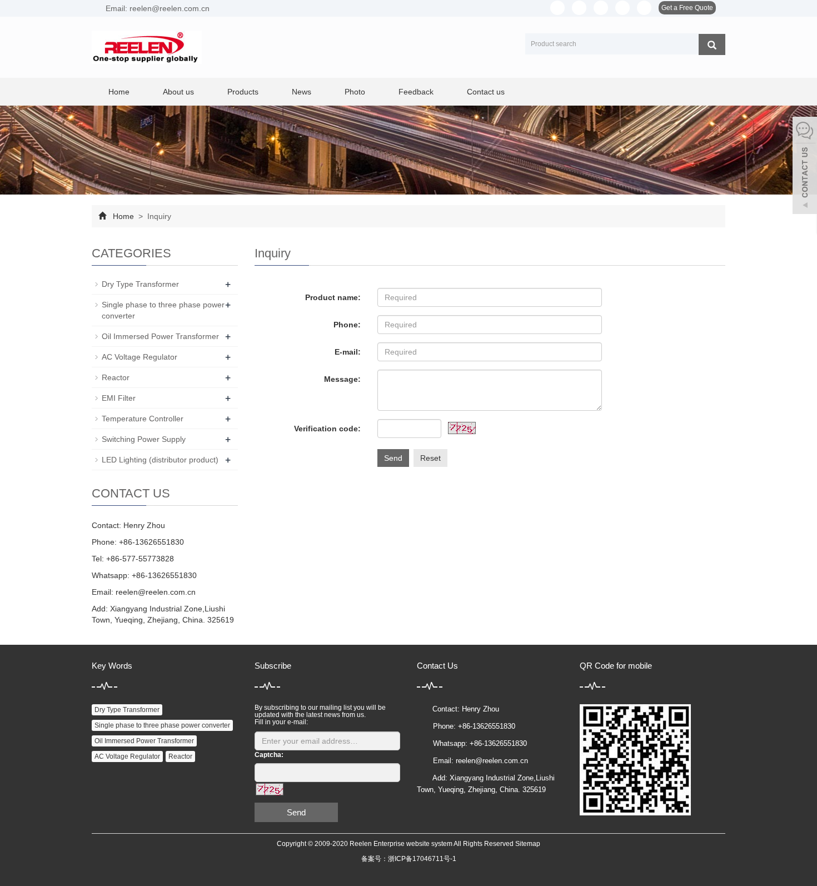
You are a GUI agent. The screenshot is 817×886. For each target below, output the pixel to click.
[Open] (805, 167)
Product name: (333, 297)
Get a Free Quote (687, 8)
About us (178, 91)
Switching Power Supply (144, 439)
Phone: (347, 324)
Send (393, 458)
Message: (342, 379)
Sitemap (527, 844)
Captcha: (269, 755)
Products (242, 91)
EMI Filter (119, 398)
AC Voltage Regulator (139, 356)
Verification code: (327, 428)
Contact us (486, 91)
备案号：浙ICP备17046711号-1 (408, 859)
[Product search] (712, 44)
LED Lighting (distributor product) (160, 459)
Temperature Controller (142, 418)
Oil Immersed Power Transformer (160, 336)
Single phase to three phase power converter (162, 725)
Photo (355, 91)
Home (118, 91)
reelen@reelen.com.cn (156, 592)
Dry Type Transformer (140, 284)
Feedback (416, 91)
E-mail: (348, 351)
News (301, 91)
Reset (430, 458)
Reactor (115, 377)
